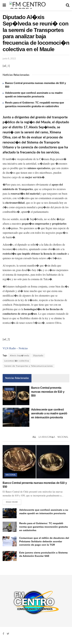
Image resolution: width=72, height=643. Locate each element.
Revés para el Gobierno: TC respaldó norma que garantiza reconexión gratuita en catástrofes (43, 526)
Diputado (38, 355)
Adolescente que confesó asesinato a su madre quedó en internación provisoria (49, 413)
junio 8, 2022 (9, 59)
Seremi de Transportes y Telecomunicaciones (28, 366)
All (34, 437)
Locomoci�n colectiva (16, 361)
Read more (12, 502)
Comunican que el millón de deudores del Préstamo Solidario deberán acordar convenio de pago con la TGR (44, 541)
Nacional (9, 389)
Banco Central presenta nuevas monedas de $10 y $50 (47, 391)
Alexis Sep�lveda (19, 355)
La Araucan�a (46, 437)
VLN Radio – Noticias (15, 348)
